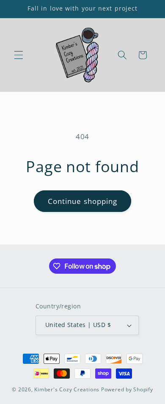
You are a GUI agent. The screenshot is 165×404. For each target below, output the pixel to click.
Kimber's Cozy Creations (66, 389)
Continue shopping (83, 201)
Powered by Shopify (127, 389)
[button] (18, 55)
